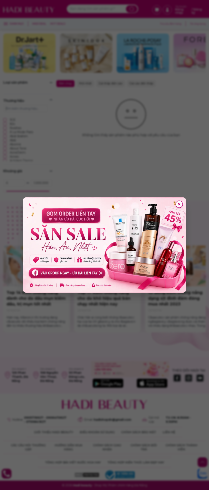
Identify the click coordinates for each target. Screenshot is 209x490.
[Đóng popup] (179, 204)
